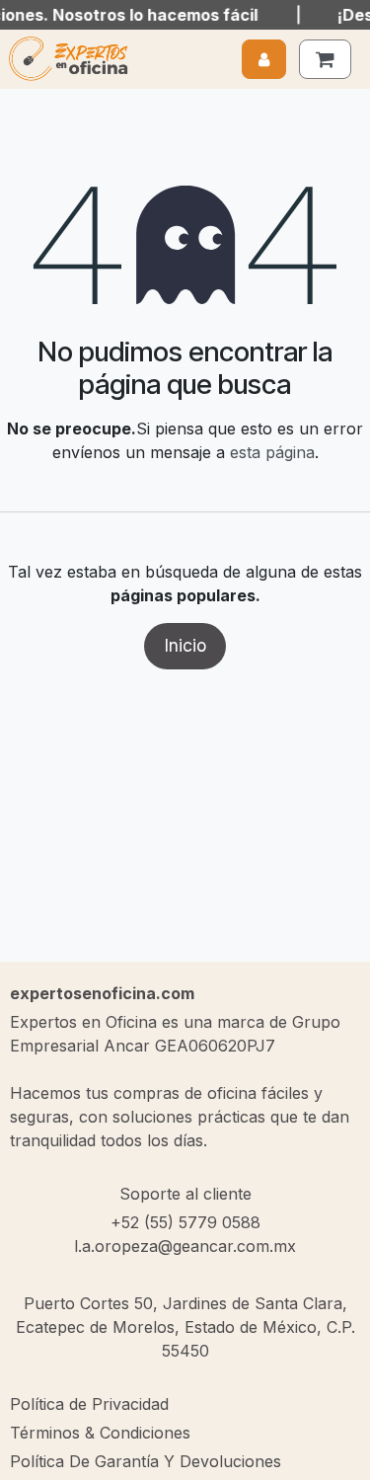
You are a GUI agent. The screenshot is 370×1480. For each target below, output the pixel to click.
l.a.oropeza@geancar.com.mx (185, 1246)
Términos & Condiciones (100, 1432)
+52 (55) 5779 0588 (185, 1222)
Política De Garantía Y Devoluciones (145, 1461)
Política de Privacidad (89, 1404)
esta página (272, 452)
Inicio (185, 645)
